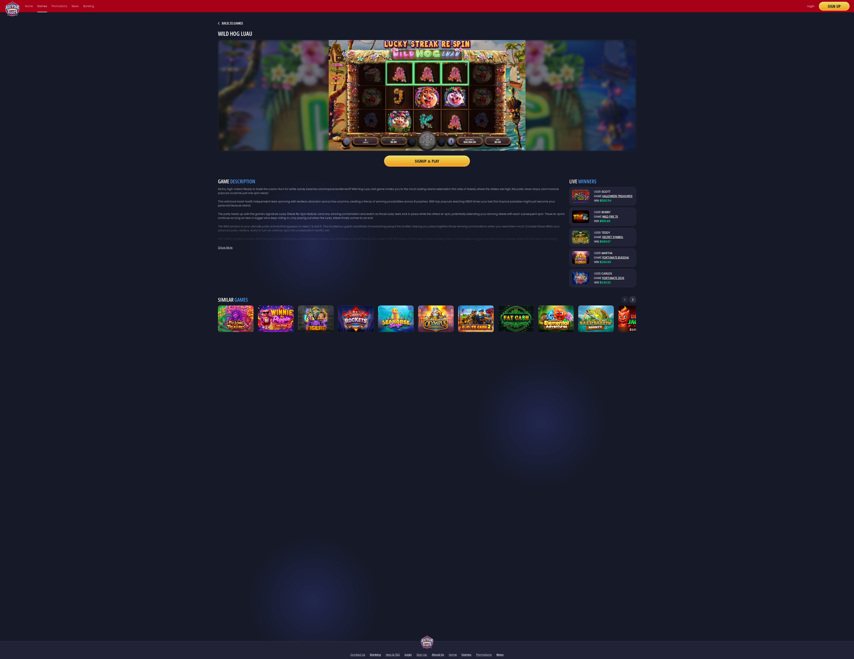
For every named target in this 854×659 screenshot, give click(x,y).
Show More (225, 247)
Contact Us (357, 655)
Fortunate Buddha (615, 257)
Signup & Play (427, 161)
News (75, 6)
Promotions (59, 6)
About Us (438, 655)
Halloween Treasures (617, 196)
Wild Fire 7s (610, 216)
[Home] (427, 641)
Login (810, 6)
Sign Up (834, 6)
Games (42, 6)
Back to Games (232, 23)
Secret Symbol (612, 237)
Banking (88, 6)
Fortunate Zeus (613, 278)
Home (29, 6)
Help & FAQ (393, 655)
